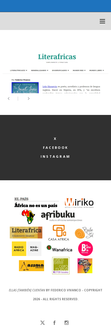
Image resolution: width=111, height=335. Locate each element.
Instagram (56, 156)
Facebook (55, 147)
